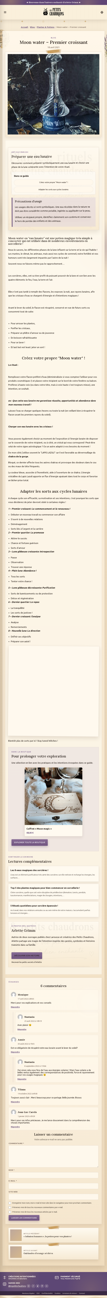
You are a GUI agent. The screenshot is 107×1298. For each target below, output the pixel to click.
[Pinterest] (42, 1286)
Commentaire (16, 1143)
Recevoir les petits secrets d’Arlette (26, 962)
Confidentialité (47, 1293)
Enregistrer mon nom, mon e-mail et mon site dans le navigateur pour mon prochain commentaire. (52, 1203)
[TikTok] (33, 1286)
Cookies (57, 1293)
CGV (38, 1293)
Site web (13, 1192)
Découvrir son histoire (26, 955)
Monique (23, 994)
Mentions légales (28, 1293)
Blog (32, 27)
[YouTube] (46, 1286)
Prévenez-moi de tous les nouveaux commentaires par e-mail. (37, 1207)
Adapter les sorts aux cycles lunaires (53, 189)
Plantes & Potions (45, 27)
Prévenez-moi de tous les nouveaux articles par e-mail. (34, 1212)
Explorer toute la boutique (29, 842)
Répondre (15, 1007)
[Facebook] (38, 1286)
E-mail (13, 1181)
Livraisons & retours (70, 1293)
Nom (11, 1170)
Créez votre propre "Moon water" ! (53, 182)
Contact (82, 1293)
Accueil (24, 27)
